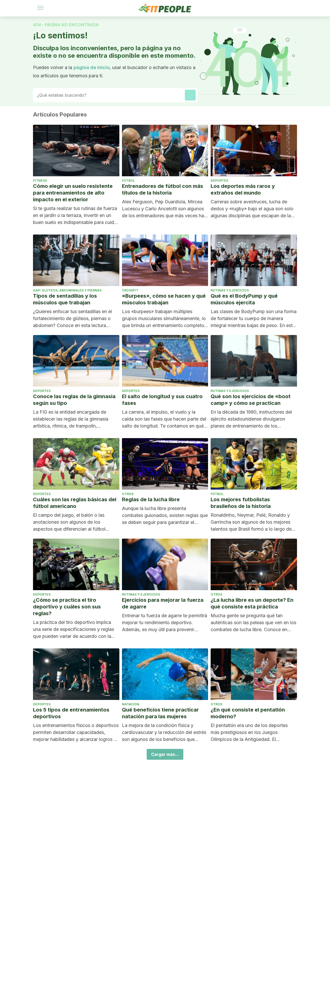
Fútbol (128, 180)
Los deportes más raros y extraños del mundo (243, 189)
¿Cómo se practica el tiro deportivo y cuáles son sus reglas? (67, 606)
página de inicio (91, 67)
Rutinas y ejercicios (230, 290)
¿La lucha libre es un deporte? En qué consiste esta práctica (252, 603)
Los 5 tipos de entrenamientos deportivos (71, 713)
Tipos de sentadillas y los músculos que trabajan (65, 299)
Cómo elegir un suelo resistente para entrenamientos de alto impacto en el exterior (73, 193)
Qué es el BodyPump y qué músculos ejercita (244, 299)
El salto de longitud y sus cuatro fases (162, 399)
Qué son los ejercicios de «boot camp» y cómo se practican (251, 399)
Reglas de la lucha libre (151, 499)
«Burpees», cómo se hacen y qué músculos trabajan (164, 299)
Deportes (219, 180)
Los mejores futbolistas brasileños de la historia (241, 502)
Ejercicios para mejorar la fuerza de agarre (162, 603)
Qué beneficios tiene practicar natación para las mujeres (160, 713)
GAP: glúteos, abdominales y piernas (67, 290)
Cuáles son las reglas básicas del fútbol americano (74, 502)
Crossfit (130, 290)
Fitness (40, 180)
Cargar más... (165, 754)
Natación (130, 704)
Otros (128, 494)
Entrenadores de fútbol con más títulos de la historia (162, 189)
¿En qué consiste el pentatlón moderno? (248, 713)
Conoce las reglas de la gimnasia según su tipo (74, 399)
